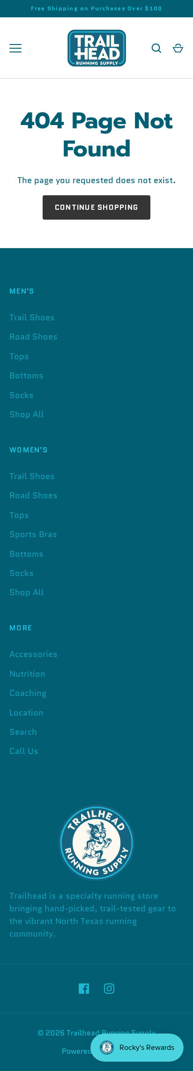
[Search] (156, 48)
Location (26, 713)
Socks (21, 395)
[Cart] (178, 48)
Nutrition (27, 674)
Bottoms (26, 375)
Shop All (26, 414)
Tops (19, 356)
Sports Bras (33, 534)
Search (23, 732)
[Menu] (15, 48)
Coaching (27, 693)
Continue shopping (96, 207)
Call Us (23, 751)
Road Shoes (33, 337)
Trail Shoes (32, 317)
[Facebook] (84, 988)
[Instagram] (109, 988)
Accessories (33, 654)
